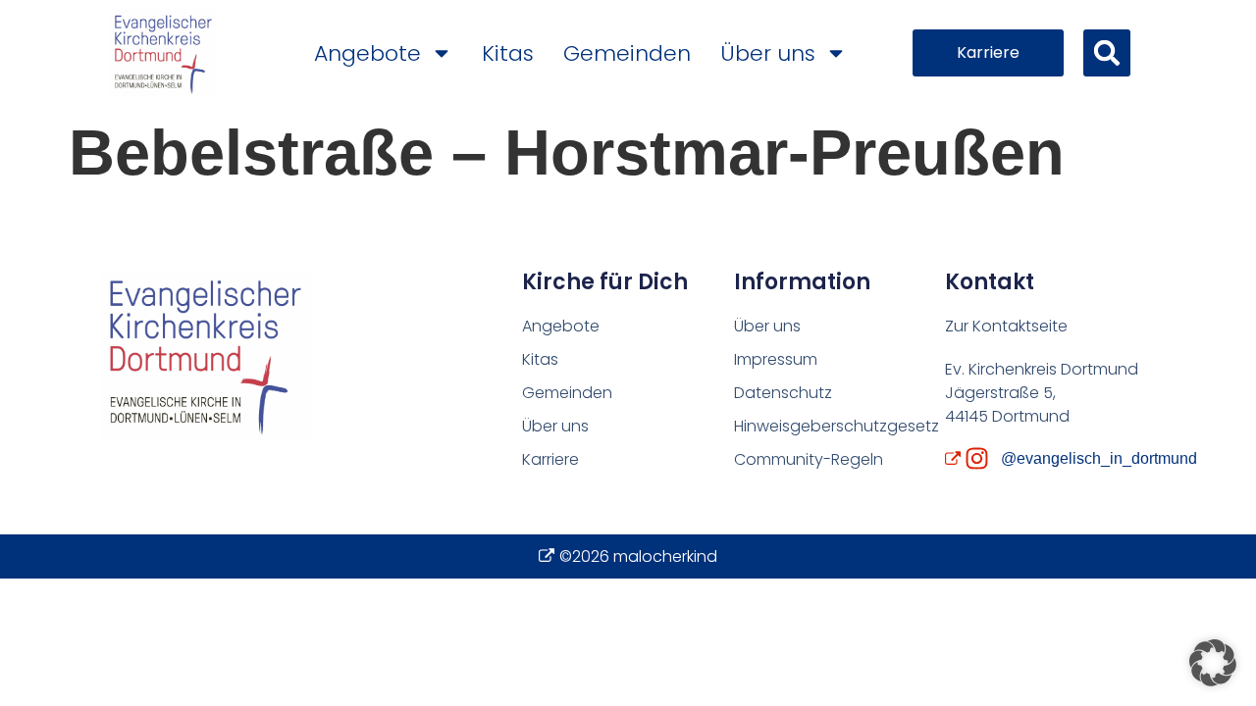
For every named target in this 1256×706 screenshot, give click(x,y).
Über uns (767, 53)
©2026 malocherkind (638, 556)
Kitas (508, 53)
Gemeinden (627, 53)
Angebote (367, 53)
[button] (1106, 52)
